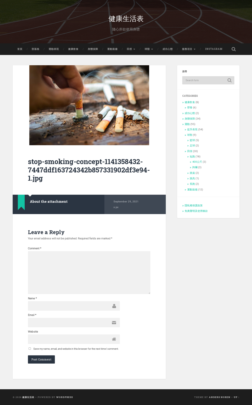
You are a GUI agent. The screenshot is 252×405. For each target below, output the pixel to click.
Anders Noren (219, 397)
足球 (192, 145)
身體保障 (93, 49)
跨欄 (194, 167)
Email (32, 315)
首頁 (19, 49)
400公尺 (197, 161)
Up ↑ (236, 397)
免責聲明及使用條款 (196, 211)
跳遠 (192, 173)
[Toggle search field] (233, 49)
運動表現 (54, 49)
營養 (189, 107)
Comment (34, 248)
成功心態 (168, 49)
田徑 (129, 49)
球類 (147, 49)
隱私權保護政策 (194, 205)
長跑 (192, 183)
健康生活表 (126, 18)
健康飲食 (73, 49)
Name (32, 298)
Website (33, 331)
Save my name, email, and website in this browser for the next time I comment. (76, 348)
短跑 (192, 156)
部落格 (35, 49)
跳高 (192, 178)
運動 (187, 124)
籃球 (192, 140)
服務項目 (187, 49)
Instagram (214, 49)
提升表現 (192, 129)
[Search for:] (208, 80)
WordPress (64, 397)
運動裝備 (112, 49)
